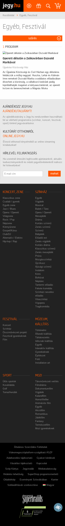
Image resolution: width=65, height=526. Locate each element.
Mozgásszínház (43, 259)
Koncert (7, 325)
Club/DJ (7, 234)
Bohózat (39, 277)
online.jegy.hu (14, 136)
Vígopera (40, 303)
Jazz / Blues (9, 208)
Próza (38, 255)
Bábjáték (39, 234)
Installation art (42, 362)
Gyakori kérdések (46, 458)
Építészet (40, 355)
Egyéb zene (9, 205)
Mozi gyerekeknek (44, 428)
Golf (5, 388)
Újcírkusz (40, 263)
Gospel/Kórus (10, 230)
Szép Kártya (11, 468)
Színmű (39, 230)
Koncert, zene (13, 192)
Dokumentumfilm (44, 388)
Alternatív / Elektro (12, 237)
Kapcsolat (41, 463)
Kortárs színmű (43, 223)
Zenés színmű (42, 227)
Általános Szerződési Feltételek (30, 447)
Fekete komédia (43, 288)
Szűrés (32, 38)
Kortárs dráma (42, 245)
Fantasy (39, 421)
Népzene (7, 223)
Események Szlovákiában (33, 479)
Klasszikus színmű (45, 248)
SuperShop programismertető (43, 474)
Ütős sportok (9, 381)
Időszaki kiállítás (44, 341)
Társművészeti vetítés (47, 381)
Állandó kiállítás (43, 333)
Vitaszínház (41, 299)
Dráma (38, 219)
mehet (54, 173)
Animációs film (43, 403)
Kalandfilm (40, 395)
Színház (41, 192)
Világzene (8, 216)
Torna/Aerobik (10, 392)
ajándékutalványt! (17, 111)
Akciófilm (40, 410)
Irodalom (39, 270)
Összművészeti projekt (15, 332)
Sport (7, 375)
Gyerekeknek (42, 352)
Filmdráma (40, 385)
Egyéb (38, 198)
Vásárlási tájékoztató (21, 463)
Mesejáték (40, 216)
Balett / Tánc (42, 208)
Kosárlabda (8, 385)
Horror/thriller (42, 399)
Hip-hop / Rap (10, 241)
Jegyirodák (28, 468)
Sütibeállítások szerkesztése (22, 485)
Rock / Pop (8, 219)
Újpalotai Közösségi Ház (15, 67)
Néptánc (39, 281)
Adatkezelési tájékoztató (19, 458)
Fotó (37, 359)
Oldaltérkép (9, 479)
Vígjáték (39, 201)
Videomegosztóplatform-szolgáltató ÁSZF (31, 452)
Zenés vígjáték (43, 241)
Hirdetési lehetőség (13, 474)
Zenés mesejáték (44, 252)
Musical (39, 205)
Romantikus (41, 414)
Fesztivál (10, 319)
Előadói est (41, 237)
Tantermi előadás (44, 284)
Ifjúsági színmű (43, 266)
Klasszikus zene (11, 198)
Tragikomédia (42, 306)
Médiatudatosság (47, 468)
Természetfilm (42, 424)
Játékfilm (40, 417)
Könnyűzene (9, 227)
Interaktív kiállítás (44, 348)
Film (5, 339)
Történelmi (40, 330)
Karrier (54, 479)
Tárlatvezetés (42, 337)
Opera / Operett (11, 212)
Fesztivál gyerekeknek (14, 336)
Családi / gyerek (11, 201)
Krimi (38, 274)
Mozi (38, 375)
